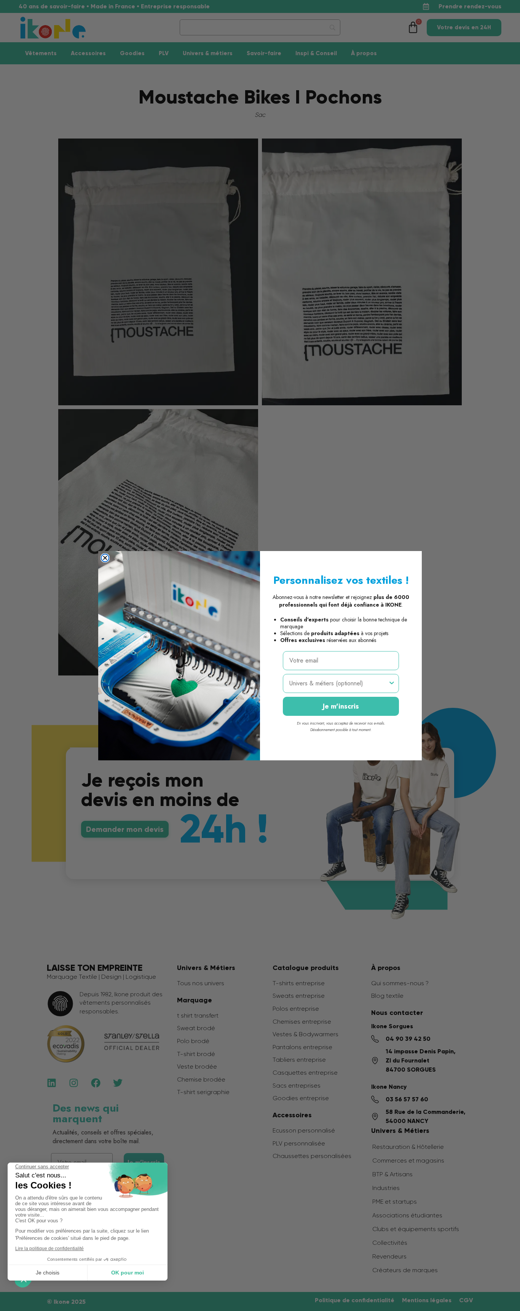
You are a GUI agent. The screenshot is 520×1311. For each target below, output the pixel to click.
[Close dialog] (105, 558)
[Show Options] (392, 683)
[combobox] (338, 683)
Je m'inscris (341, 706)
